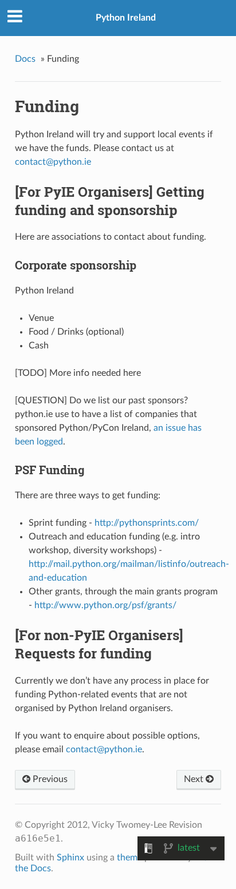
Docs (25, 59)
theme (129, 857)
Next (195, 779)
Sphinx (70, 857)
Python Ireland (126, 17)
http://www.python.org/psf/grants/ (105, 605)
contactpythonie (53, 161)
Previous (49, 779)
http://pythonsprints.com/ (147, 522)
